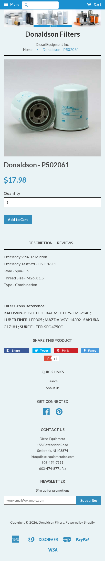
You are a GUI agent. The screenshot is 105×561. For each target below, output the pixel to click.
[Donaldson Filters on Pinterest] (59, 413)
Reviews (65, 243)
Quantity (12, 193)
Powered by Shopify (80, 522)
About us (52, 388)
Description (40, 243)
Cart (97, 4)
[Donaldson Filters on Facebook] (46, 413)
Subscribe (88, 500)
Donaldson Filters (52, 34)
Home (27, 49)
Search (53, 381)
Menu (14, 4)
